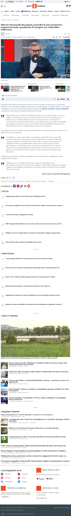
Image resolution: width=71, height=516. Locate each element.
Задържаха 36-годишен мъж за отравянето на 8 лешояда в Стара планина (32, 295)
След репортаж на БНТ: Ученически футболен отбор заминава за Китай (37, 437)
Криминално (35, 15)
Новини (6, 11)
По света (6, 15)
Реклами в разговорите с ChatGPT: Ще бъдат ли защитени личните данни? (27, 414)
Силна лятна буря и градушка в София (19, 214)
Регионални (15, 15)
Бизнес (56, 11)
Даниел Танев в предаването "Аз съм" (45, 88)
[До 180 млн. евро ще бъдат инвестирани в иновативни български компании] (4, 374)
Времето (35, 11)
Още (24, 416)
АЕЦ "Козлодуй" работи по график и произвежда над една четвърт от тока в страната (39, 390)
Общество (45, 15)
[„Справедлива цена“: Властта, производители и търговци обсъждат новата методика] (4, 422)
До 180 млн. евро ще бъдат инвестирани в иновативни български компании (38, 372)
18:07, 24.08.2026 (5, 457)
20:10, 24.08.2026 (5, 416)
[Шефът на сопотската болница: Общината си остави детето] (4, 430)
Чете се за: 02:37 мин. (15, 457)
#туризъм (51, 181)
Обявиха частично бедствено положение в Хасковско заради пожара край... (33, 233)
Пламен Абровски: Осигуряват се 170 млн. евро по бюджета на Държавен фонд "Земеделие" (37, 398)
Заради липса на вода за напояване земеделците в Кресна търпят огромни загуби (29, 358)
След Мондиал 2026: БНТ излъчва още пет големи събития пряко (29, 258)
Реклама (35, 249)
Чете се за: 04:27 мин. (24, 422)
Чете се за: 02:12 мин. (23, 429)
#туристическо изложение (22, 181)
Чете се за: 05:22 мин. (20, 452)
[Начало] (2, 11)
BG (68, 1)
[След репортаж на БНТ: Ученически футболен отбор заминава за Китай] (4, 439)
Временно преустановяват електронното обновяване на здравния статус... (33, 304)
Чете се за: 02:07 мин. (16, 463)
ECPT (33, 507)
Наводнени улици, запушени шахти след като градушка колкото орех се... (34, 456)
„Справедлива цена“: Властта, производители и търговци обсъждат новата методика (39, 420)
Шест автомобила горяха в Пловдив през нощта (23, 242)
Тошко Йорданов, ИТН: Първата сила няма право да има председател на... (17, 89)
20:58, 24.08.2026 (13, 422)
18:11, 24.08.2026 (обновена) (8, 452)
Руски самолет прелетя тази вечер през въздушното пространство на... (32, 268)
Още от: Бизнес (10, 316)
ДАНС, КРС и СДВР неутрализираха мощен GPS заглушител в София (30, 277)
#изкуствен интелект (39, 181)
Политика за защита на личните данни (12, 510)
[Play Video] (35, 59)
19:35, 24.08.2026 (13, 429)
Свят (12, 11)
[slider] (28, 99)
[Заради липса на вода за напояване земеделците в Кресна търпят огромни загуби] (35, 337)
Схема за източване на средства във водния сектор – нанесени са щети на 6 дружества (39, 381)
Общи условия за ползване (8, 507)
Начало (3, 20)
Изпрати (5, 497)
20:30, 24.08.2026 (5, 463)
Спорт (18, 11)
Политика (25, 15)
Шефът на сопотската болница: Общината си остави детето (34, 428)
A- (69, 34)
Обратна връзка (21, 507)
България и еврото (46, 11)
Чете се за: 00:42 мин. (16, 416)
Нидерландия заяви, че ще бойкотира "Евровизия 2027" (25, 196)
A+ (65, 34)
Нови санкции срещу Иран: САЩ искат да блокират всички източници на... (34, 446)
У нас (31, 429)
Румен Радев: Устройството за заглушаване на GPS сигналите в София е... (34, 451)
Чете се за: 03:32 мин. (23, 438)
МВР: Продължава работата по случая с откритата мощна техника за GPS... (33, 224)
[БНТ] (3, 34)
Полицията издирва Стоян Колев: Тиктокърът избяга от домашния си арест (34, 205)
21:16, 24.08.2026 (13, 438)
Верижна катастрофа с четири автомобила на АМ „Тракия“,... (28, 286)
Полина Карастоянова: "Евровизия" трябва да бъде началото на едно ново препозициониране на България (38, 363)
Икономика (15, 20)
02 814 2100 (42, 495)
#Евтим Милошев (7, 181)
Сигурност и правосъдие (60, 15)
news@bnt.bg (43, 498)
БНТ (2, 1)
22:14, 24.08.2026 (5, 447)
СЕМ (29, 507)
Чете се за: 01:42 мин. (16, 447)
